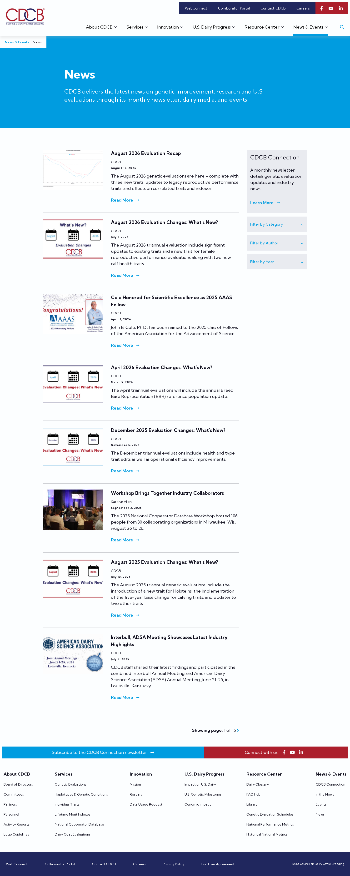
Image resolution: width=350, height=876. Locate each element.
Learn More (262, 202)
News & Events (17, 42)
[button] (276, 224)
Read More (122, 200)
